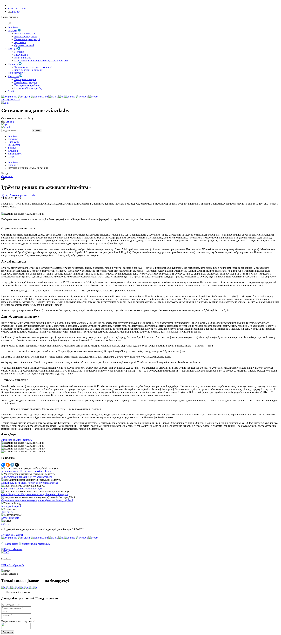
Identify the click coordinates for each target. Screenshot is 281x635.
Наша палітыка (22, 57)
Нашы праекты (16, 72)
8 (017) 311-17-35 (17, 8)
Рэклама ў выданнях (25, 36)
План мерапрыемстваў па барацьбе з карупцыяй (41, 60)
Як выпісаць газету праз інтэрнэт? (33, 67)
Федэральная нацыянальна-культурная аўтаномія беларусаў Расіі (37, 500)
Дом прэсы (7, 512)
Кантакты (13, 76)
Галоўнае (13, 136)
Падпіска (13, 64)
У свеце (12, 147)
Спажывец (7, 176)
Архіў (11, 91)
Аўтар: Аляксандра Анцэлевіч (18, 195)
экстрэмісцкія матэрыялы (36, 543)
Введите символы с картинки (18, 621)
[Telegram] (12, 465)
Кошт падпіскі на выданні (28, 70)
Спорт (11, 156)
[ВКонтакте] (3, 465)
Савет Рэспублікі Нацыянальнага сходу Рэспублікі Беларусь (34, 494)
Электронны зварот (25, 79)
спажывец (7, 439)
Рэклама (13, 30)
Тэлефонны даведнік (25, 82)
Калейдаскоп (15, 153)
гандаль (27, 439)
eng (18, 11)
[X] (17, 465)
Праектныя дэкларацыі (27, 39)
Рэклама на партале (25, 33)
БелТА (5, 523)
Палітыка (13, 139)
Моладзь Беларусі (11, 506)
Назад (4, 173)
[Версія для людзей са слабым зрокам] (4, 124)
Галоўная (13, 27)
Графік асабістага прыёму (28, 88)
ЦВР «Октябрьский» (12, 565)
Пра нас (12, 48)
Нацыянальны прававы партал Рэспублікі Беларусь (29, 482)
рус (14, 11)
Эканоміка (14, 142)
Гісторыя (19, 51)
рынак (17, 439)
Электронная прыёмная (27, 85)
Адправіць (8, 632)
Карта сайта (11, 543)
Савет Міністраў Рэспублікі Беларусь (21, 488)
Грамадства (14, 144)
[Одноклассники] (8, 465)
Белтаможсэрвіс (10, 517)
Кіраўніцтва (21, 54)
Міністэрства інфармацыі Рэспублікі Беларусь (26, 476)
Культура (13, 150)
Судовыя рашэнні (24, 45)
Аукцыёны (20, 42)
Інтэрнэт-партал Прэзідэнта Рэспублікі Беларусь (28, 471)
